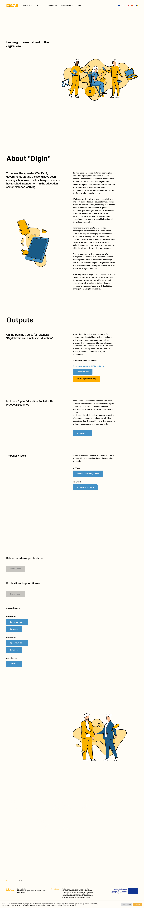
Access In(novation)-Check (88, 473)
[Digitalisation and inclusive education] (12, 5)
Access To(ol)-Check (85, 487)
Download (14, 629)
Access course (83, 372)
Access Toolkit (83, 433)
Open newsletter (17, 622)
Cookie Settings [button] (126, 904)
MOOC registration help (86, 379)
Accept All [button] (137, 904)
